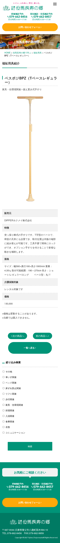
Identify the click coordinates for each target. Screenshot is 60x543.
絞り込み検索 (13, 362)
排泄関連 (10, 410)
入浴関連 (10, 415)
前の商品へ (41, 336)
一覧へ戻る (29, 347)
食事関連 (10, 421)
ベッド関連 (11, 382)
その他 (9, 371)
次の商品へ (18, 336)
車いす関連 (11, 377)
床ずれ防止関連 (13, 388)
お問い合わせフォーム (29, 27)
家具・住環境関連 (14, 404)
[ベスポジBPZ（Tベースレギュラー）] (30, 6)
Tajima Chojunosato (35, 537)
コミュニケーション (15, 432)
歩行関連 (10, 399)
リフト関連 (11, 393)
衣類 (8, 426)
